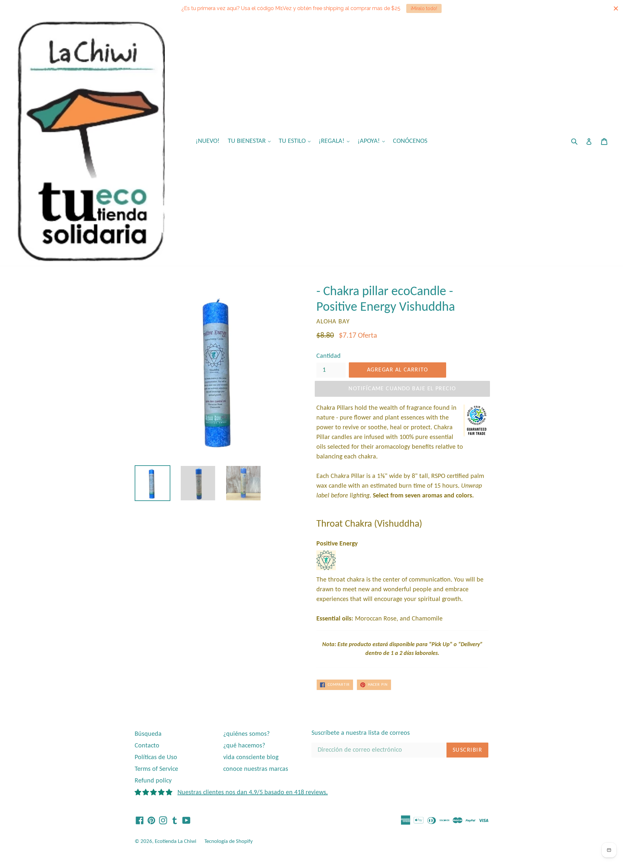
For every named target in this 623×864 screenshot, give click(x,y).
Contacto (147, 746)
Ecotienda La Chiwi (175, 841)
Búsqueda (148, 734)
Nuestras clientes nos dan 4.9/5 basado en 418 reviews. (252, 792)
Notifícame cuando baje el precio (402, 389)
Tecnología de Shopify (228, 841)
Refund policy (153, 781)
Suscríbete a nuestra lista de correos (361, 733)
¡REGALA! (336, 141)
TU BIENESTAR (251, 141)
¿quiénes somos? (246, 734)
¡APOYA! (373, 141)
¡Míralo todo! (424, 8)
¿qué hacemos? (244, 746)
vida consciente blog (250, 757)
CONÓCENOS (410, 141)
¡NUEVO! (208, 141)
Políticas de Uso (156, 757)
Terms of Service (156, 769)
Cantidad (328, 356)
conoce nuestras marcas (255, 769)
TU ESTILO (296, 141)
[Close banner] (616, 8)
